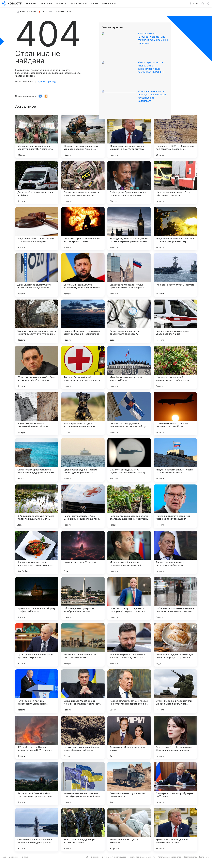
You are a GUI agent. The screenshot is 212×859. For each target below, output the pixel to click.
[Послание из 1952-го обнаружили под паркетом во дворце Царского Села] (175, 136)
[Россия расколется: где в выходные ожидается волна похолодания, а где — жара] (83, 413)
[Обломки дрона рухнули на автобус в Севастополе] (83, 598)
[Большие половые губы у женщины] (129, 829)
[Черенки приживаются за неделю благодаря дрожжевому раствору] (129, 506)
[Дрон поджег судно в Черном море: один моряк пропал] (83, 460)
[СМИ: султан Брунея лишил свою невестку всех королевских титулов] (129, 182)
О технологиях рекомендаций (114, 857)
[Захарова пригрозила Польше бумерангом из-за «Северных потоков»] (129, 275)
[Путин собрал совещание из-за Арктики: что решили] (36, 645)
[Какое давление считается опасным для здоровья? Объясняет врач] (129, 321)
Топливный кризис (62, 11)
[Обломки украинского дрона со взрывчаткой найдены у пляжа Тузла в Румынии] (36, 829)
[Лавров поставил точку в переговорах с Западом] (175, 552)
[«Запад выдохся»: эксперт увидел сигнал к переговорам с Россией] (129, 228)
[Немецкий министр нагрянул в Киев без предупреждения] (175, 506)
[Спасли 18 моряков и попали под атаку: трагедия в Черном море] (83, 321)
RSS (86, 857)
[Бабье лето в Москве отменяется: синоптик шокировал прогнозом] (175, 598)
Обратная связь (190, 857)
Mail (4, 857)
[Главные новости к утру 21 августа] (175, 275)
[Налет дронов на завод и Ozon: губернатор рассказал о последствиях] (175, 182)
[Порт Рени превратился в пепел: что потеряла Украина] (83, 228)
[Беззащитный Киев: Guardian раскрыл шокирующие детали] (36, 783)
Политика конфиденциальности (142, 857)
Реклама (24, 857)
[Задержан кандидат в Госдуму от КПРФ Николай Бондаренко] (36, 228)
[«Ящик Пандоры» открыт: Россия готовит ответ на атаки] (175, 460)
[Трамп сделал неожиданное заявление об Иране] (175, 829)
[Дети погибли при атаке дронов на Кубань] (36, 182)
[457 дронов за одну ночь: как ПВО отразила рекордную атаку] (175, 228)
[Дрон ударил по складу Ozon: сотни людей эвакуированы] (36, 275)
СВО (44, 11)
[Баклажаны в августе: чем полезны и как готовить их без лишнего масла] (36, 552)
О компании (13, 857)
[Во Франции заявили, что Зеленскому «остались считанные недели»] (83, 275)
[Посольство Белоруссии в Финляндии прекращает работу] (129, 413)
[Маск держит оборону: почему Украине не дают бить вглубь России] (129, 136)
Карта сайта (204, 857)
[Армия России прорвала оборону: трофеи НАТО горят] (36, 598)
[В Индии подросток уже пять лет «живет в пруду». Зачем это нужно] (36, 506)
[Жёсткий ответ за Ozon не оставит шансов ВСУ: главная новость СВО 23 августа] (36, 737)
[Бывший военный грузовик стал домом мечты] (129, 783)
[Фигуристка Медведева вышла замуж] (129, 737)
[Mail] (4, 3)
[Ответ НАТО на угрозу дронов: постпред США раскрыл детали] (129, 598)
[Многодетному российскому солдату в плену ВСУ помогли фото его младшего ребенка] (36, 136)
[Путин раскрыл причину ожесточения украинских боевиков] (36, 691)
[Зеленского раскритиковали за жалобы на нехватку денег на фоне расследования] (129, 645)
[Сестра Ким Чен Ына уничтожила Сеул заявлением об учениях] (175, 737)
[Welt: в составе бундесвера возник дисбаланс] (83, 829)
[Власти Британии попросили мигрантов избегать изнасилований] (83, 645)
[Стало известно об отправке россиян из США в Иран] (175, 413)
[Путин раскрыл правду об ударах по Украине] (175, 783)
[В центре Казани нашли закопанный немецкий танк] (36, 413)
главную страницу (46, 81)
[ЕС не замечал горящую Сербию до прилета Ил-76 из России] (36, 367)
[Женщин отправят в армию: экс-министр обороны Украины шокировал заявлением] (83, 136)
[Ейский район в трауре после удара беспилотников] (175, 321)
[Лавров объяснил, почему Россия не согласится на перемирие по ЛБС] (129, 691)
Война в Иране (28, 11)
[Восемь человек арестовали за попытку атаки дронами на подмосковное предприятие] (83, 182)
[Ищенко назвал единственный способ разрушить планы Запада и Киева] (83, 783)
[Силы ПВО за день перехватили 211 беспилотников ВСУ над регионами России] (175, 691)
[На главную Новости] (14, 3)
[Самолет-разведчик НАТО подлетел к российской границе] (129, 460)
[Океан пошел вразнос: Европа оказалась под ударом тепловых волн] (36, 460)
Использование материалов (169, 857)
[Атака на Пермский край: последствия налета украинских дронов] (83, 367)
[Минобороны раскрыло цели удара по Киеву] (129, 367)
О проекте (95, 857)
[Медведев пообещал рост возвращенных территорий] (129, 552)
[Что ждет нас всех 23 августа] (83, 552)
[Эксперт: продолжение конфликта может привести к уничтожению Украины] (36, 321)
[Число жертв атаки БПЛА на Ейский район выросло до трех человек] (83, 506)
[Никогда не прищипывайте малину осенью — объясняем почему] (175, 367)
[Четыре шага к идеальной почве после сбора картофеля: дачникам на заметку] (83, 737)
